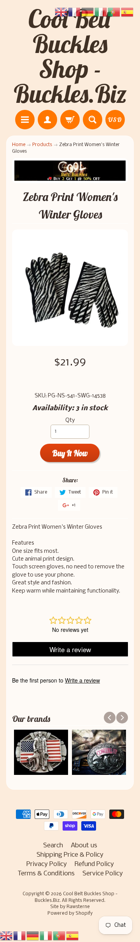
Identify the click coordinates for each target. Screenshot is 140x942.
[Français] (19, 936)
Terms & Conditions (46, 873)
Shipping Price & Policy (70, 855)
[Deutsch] (33, 936)
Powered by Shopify (70, 913)
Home (18, 144)
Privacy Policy (46, 864)
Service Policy (102, 873)
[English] (6, 936)
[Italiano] (46, 936)
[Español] (72, 936)
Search (53, 845)
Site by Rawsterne (70, 907)
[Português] (59, 936)
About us (84, 845)
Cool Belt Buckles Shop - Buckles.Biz (70, 56)
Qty (70, 420)
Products (42, 144)
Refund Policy (94, 864)
